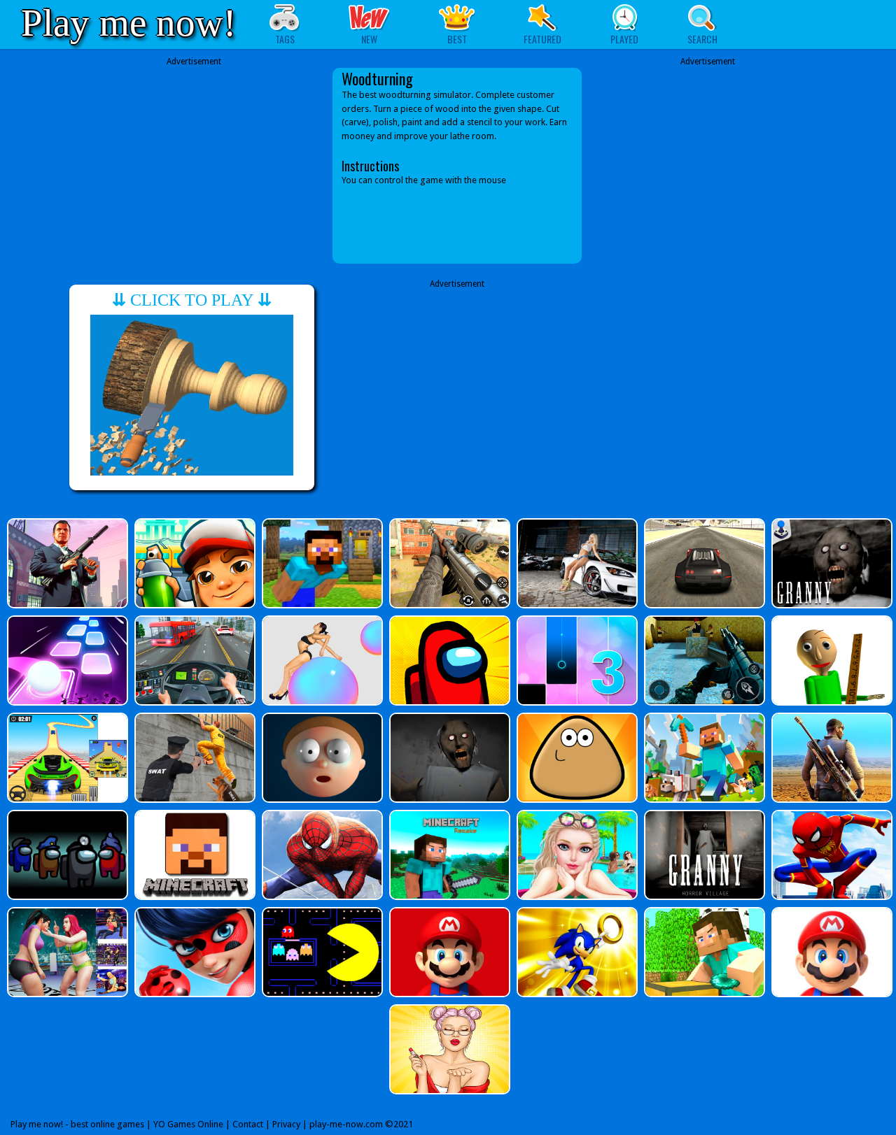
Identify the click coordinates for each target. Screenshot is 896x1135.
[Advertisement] (194, 166)
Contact (247, 1124)
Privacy (286, 1124)
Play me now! (128, 22)
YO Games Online (188, 1124)
